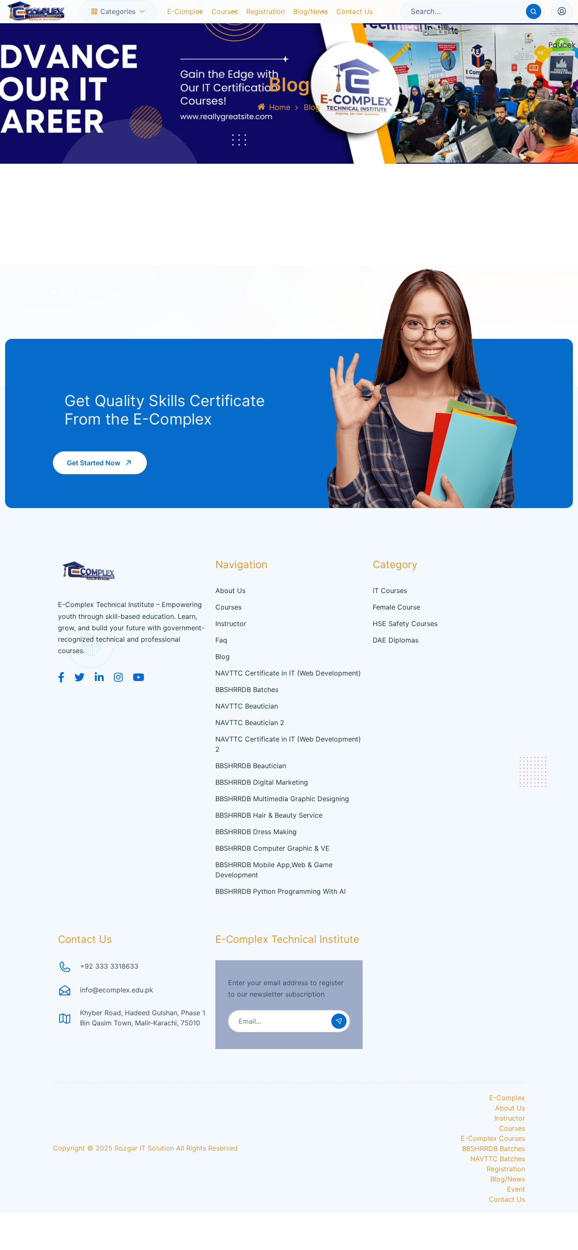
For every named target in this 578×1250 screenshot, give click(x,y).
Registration (268, 20)
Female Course (396, 625)
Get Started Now (93, 481)
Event (516, 1207)
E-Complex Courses (493, 1156)
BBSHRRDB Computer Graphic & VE (272, 866)
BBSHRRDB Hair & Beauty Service (268, 833)
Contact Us (354, 20)
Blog (222, 674)
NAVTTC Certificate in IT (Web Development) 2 (288, 762)
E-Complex (182, 20)
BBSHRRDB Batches (246, 707)
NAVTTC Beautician (246, 724)
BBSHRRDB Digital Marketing (261, 800)
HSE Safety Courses (405, 641)
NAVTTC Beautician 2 (249, 740)
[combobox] (118, 21)
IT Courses (390, 608)
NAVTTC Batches (497, 1177)
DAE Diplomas (395, 658)
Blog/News (308, 20)
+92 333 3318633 (109, 984)
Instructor (230, 641)
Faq (221, 658)
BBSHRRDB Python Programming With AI (280, 909)
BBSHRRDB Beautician (250, 784)
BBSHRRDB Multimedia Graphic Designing (282, 817)
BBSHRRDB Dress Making (256, 850)
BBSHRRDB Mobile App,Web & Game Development (274, 888)
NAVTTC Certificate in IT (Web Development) (288, 691)
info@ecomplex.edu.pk (116, 1008)
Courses (224, 20)
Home (279, 125)
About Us (230, 608)
